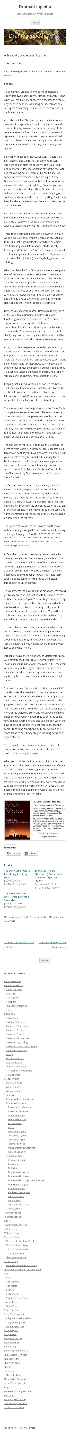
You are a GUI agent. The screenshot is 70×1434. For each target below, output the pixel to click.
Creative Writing (12, 1078)
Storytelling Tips (14, 1082)
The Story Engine (16, 1139)
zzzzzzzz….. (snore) (14, 1407)
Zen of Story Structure (15, 1403)
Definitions (13, 1168)
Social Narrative (16, 1253)
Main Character (14, 1062)
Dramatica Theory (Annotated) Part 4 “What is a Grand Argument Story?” (49, 875)
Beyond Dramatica (17, 1159)
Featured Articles (12, 1212)
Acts (8, 1277)
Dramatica (9, 1095)
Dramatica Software (16, 1103)
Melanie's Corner (13, 1232)
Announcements (12, 981)
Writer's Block (13, 1086)
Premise (10, 1370)
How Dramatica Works (15, 1224)
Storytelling (10, 1346)
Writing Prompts (14, 1090)
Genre (33, 917)
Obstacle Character (16, 1066)
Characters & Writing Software (21, 1046)
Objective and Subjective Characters (22, 1269)
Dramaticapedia (35, 6)
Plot (6, 1273)
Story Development (14, 1314)
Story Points (14, 1200)
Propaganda (12, 997)
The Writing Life (12, 1362)
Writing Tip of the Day (15, 1399)
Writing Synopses (15, 1326)
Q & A (11, 1127)
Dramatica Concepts (18, 1172)
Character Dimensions (17, 1026)
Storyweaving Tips (15, 1322)
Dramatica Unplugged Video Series (26, 1180)
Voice (9, 1009)
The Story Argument (16, 1005)
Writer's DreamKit (17, 1151)
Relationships (13, 1074)
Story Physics (11, 1330)
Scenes (10, 1289)
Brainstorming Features (20, 1107)
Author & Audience (13, 985)
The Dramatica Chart (18, 1204)
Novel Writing (11, 1261)
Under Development (14, 1383)
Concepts (13, 1163)
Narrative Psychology (17, 1245)
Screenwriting (11, 1310)
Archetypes (12, 1017)
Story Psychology (13, 1338)
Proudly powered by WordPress (19, 1427)
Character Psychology (17, 1042)
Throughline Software (15, 1379)
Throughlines (15, 1208)
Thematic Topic (13, 1375)
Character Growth (15, 1034)
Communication (14, 989)
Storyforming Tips (17, 1131)
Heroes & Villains (15, 1058)
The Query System (17, 1135)
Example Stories (16, 1115)
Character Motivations (17, 1038)
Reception (11, 1001)
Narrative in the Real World (20, 1241)
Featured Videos (12, 1216)
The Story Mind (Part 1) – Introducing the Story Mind (18, 874)
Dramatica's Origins (18, 1184)
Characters (9, 1013)
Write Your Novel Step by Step (21, 1265)
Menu (35, 22)
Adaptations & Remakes (18, 1318)
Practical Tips (11, 1301)
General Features (17, 1119)
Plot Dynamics (13, 1281)
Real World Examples (19, 1192)
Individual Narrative (18, 1249)
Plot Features (15, 1123)
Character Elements (16, 1030)
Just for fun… (10, 1228)
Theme (7, 1366)
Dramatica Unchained (19, 1176)
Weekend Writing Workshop (18, 1391)
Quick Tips (11, 1306)
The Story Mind (12, 1358)
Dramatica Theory (15, 1155)
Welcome (9, 1395)
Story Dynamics (16, 1196)
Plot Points (11, 1285)
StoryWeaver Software (16, 1350)
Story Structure (12, 1342)
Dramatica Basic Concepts (19, 1099)
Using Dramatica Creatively (22, 1147)
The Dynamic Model (16, 1257)
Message (11, 993)
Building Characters (16, 1021)
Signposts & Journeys (17, 1297)
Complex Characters (16, 1050)
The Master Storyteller (15, 1354)
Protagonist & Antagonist (19, 1070)
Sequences (12, 1293)
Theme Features (16, 1143)
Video (7, 1387)
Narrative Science (13, 1237)
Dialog (9, 1054)
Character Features (18, 1111)
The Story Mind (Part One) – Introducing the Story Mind (16, 897)
